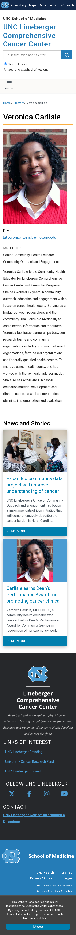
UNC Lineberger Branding (23, 752)
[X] (12, 794)
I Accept (38, 926)
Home (7, 102)
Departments (47, 5)
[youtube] (64, 794)
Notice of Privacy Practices (54, 885)
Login (67, 878)
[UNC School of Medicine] (38, 856)
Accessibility (18, 5)
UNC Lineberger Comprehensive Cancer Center (29, 35)
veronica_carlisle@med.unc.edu (32, 237)
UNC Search (66, 5)
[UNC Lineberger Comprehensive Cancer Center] (38, 687)
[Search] (66, 54)
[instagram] (46, 794)
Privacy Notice (37, 918)
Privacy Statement (44, 878)
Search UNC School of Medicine (28, 69)
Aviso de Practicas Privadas (54, 891)
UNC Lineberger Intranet (23, 771)
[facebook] (29, 794)
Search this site (18, 64)
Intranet (65, 872)
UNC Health (45, 872)
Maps (32, 5)
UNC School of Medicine (24, 19)
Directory (18, 102)
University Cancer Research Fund (29, 762)
